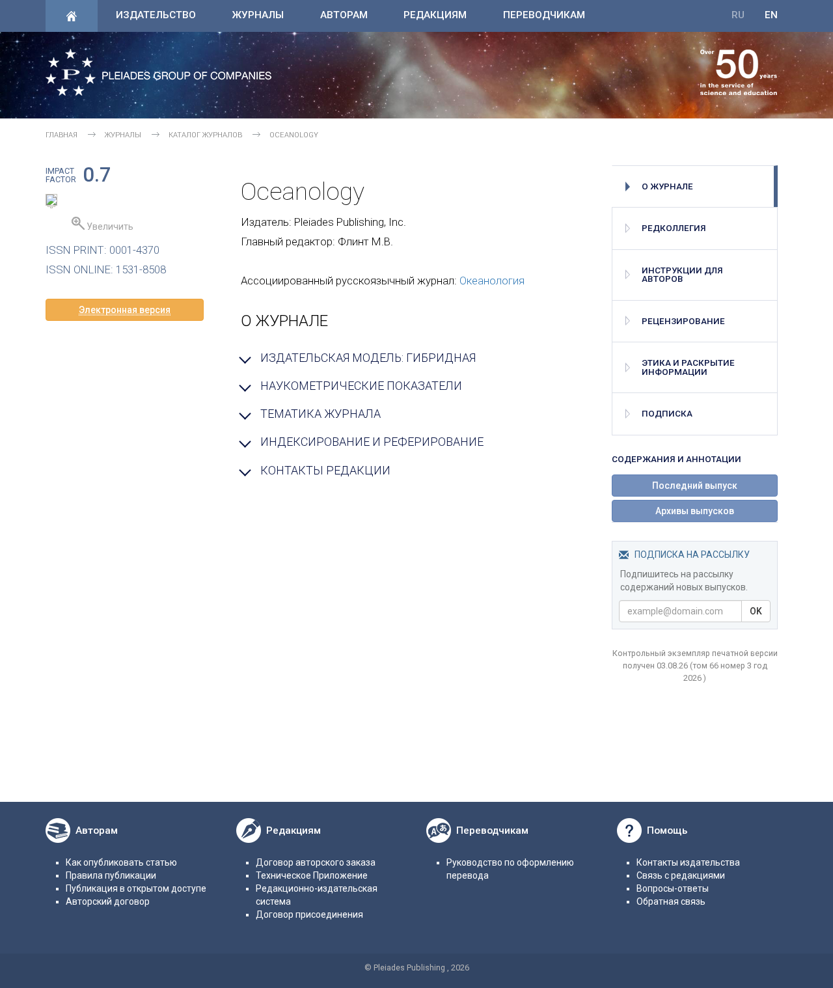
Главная (61, 135)
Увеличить (109, 226)
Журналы (258, 15)
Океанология (492, 280)
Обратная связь (670, 901)
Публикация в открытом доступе (136, 888)
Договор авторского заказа (316, 862)
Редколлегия (674, 228)
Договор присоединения (309, 914)
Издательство (156, 15)
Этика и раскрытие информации (688, 367)
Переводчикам (544, 15)
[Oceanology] (51, 202)
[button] (125, 310)
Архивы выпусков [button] (694, 511)
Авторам (344, 15)
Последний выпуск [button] (694, 485)
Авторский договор (108, 901)
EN (771, 15)
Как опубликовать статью (121, 862)
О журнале (667, 186)
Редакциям (435, 15)
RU (737, 15)
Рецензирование (683, 321)
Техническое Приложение (312, 875)
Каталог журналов (205, 135)
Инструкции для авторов (682, 275)
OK (756, 611)
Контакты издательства (688, 862)
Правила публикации (111, 875)
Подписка (667, 414)
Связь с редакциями (680, 875)
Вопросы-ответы (672, 888)
